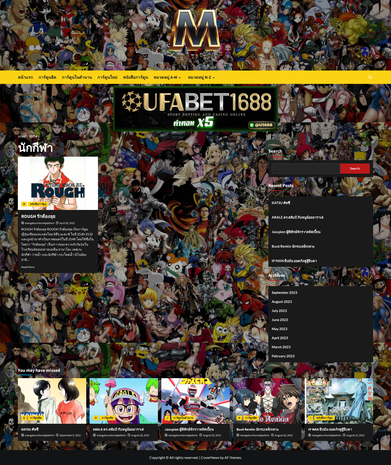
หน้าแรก (25, 77)
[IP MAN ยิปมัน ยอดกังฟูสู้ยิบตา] (339, 401)
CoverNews (210, 457)
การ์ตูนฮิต (47, 77)
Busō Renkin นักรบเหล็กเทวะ (293, 246)
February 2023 (283, 356)
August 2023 (282, 301)
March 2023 (281, 347)
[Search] (370, 77)
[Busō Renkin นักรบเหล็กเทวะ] (267, 401)
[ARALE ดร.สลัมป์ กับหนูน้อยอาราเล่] (124, 401)
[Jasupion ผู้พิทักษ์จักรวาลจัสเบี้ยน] (195, 401)
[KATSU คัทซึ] (52, 401)
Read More (27, 267)
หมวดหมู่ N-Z (199, 77)
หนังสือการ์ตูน (135, 77)
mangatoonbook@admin (39, 223)
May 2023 (279, 329)
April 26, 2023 (67, 223)
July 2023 (279, 311)
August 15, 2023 (355, 435)
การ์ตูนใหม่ (107, 77)
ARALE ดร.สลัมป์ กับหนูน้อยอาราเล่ (297, 217)
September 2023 (284, 292)
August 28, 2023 (140, 435)
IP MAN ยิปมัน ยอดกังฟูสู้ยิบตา (294, 261)
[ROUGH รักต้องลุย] (58, 183)
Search (275, 151)
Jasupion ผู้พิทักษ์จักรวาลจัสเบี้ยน (296, 232)
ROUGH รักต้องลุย (38, 216)
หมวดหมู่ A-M (165, 77)
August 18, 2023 (284, 435)
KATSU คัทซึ (281, 203)
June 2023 (280, 320)
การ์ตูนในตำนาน (77, 77)
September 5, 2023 (70, 435)
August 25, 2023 (212, 435)
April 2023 (280, 338)
